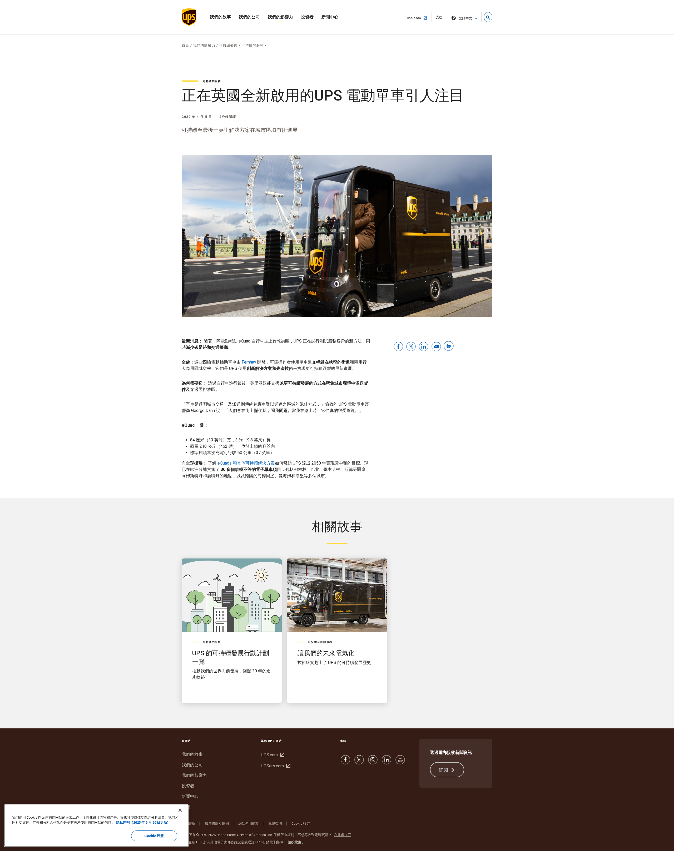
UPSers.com (275, 765)
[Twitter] (359, 762)
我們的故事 (220, 16)
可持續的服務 (252, 45)
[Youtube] (400, 762)
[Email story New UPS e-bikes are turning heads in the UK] (436, 347)
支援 (441, 18)
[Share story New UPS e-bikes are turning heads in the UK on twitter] (411, 347)
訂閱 (444, 770)
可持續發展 (228, 45)
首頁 (185, 45)
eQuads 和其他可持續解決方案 (246, 463)
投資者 (307, 16)
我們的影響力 (280, 16)
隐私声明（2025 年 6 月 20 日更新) (142, 823)
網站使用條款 (248, 823)
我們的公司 (249, 16)
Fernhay (249, 362)
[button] (488, 17)
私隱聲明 (275, 823)
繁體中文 (465, 18)
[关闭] (180, 810)
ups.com (416, 18)
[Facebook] (345, 762)
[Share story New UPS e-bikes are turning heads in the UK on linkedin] (423, 347)
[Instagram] (373, 762)
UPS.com (272, 754)
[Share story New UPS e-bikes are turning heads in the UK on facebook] (398, 347)
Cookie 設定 (300, 823)
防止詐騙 (188, 823)
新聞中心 (329, 16)
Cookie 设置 (154, 836)
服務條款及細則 (217, 823)
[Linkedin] (386, 762)
